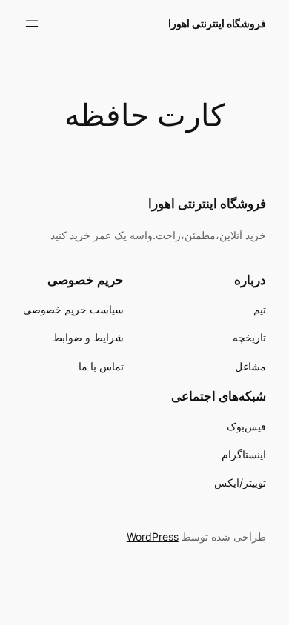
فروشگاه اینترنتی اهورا (217, 23)
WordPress (153, 536)
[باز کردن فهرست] (32, 24)
